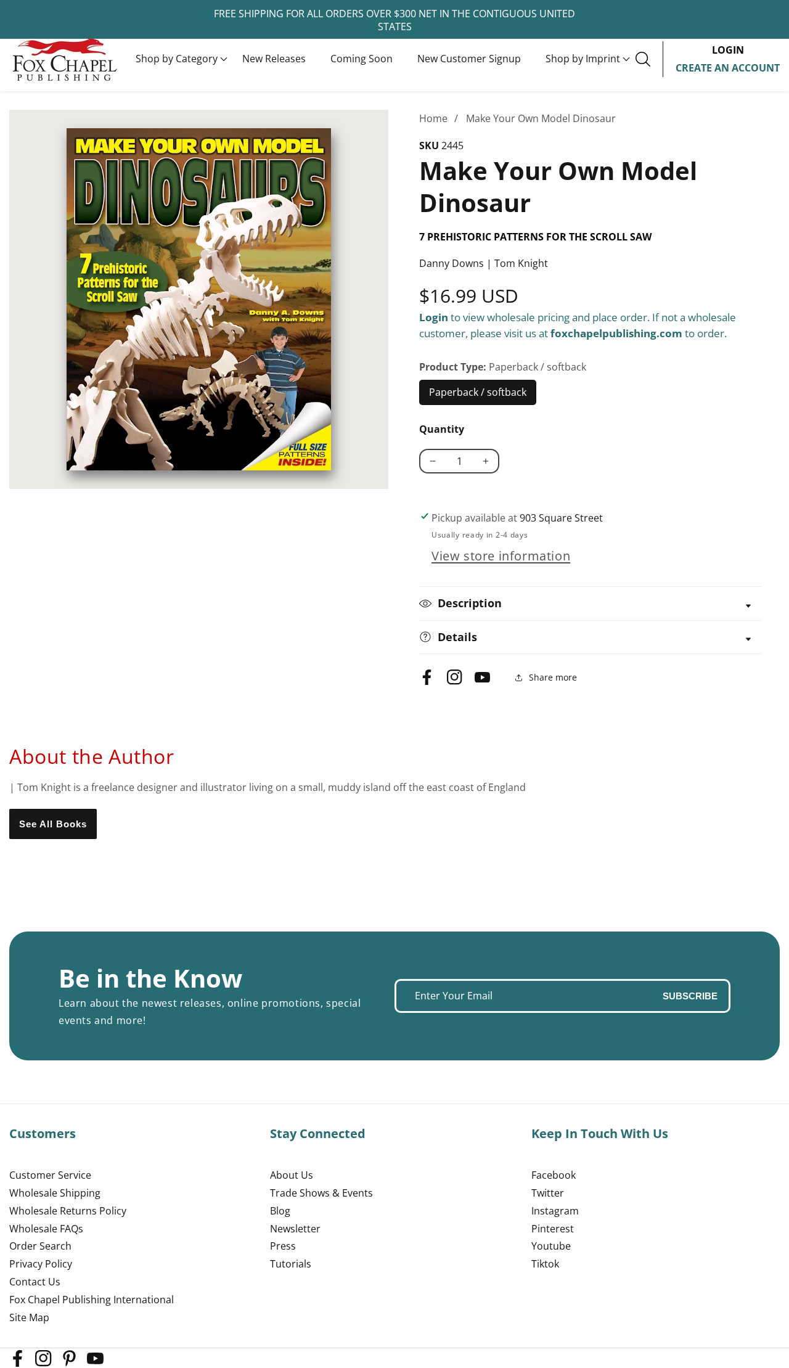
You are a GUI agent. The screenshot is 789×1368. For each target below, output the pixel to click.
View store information (500, 555)
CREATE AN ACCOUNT (728, 68)
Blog (280, 1211)
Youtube (551, 1246)
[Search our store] (649, 59)
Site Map (29, 1317)
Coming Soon (361, 58)
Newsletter (295, 1228)
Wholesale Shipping (54, 1193)
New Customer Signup (469, 58)
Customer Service (50, 1175)
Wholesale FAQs (46, 1228)
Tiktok (545, 1264)
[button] (177, 59)
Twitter (547, 1193)
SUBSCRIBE (690, 996)
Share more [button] (553, 677)
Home (433, 118)
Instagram (555, 1211)
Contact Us (34, 1281)
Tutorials (290, 1264)
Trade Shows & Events (321, 1193)
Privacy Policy (40, 1264)
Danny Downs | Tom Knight (483, 263)
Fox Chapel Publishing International (91, 1299)
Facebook (553, 1175)
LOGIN (728, 50)
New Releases (274, 58)
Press (283, 1246)
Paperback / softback (478, 395)
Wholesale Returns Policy (67, 1211)
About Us (291, 1175)
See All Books (53, 824)
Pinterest (552, 1228)
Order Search (40, 1246)
